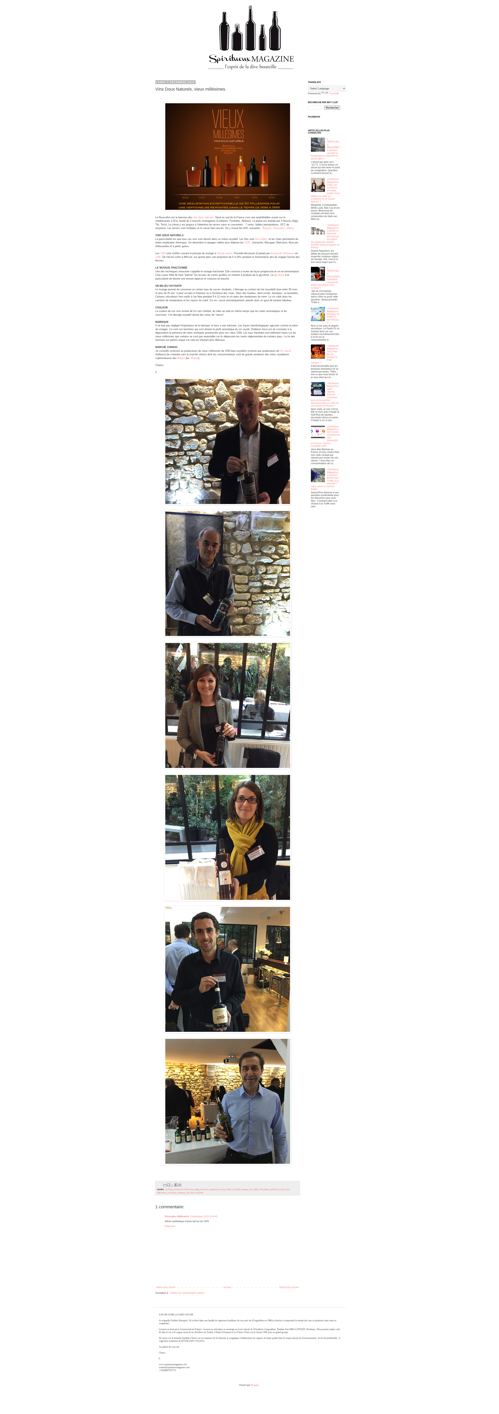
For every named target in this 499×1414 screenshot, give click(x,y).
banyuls (204, 1189)
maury (222, 1189)
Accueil (227, 1287)
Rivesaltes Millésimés (177, 1216)
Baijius (181, 358)
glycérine (279, 274)
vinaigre (181, 1192)
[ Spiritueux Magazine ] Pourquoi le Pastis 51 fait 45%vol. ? (333, 315)
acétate (169, 1189)
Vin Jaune (285, 350)
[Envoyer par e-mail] (165, 1185)
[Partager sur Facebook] (176, 1185)
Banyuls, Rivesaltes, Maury (278, 228)
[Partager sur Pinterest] (180, 1185)
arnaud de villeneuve (183, 1189)
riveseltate (264, 1189)
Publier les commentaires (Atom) (187, 1293)
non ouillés (261, 239)
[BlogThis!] (169, 1185)
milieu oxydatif (233, 1189)
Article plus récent (165, 1287)
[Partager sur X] (172, 1185)
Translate (334, 93)
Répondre (170, 1226)
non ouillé (253, 1189)
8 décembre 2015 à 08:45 (204, 1216)
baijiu (197, 1189)
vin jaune (172, 1192)
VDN (247, 242)
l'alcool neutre (224, 253)
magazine (213, 1189)
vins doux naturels (203, 217)
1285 (158, 257)
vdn (282, 1189)
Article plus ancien (289, 1287)
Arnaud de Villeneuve (282, 253)
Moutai (194, 358)
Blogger (255, 1385)
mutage (244, 1189)
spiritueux (274, 1189)
